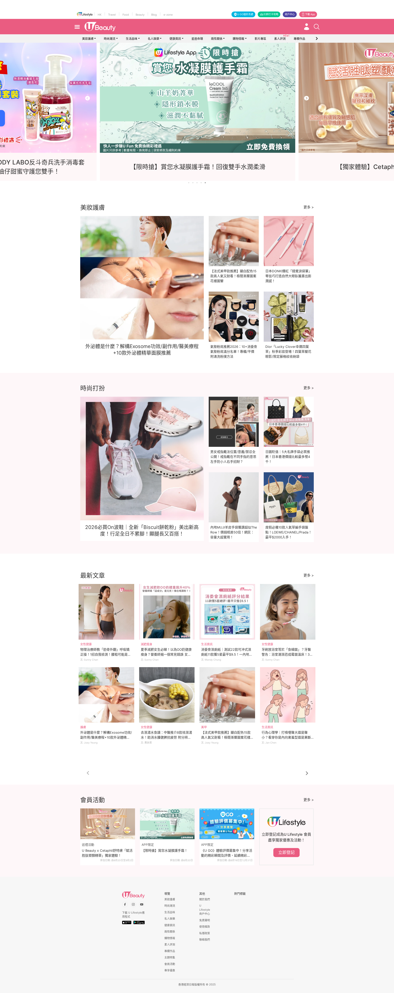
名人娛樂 (153, 38)
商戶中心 (290, 14)
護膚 (83, 727)
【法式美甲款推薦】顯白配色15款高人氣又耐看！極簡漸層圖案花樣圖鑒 (233, 276)
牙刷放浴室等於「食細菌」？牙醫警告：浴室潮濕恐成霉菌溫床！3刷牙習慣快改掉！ (287, 654)
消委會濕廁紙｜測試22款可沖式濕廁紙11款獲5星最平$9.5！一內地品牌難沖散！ (226, 654)
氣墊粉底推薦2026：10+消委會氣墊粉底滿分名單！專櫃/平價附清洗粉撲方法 (233, 352)
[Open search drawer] (316, 26)
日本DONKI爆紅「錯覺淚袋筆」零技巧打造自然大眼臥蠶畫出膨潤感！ (288, 276)
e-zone (168, 14)
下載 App (310, 14)
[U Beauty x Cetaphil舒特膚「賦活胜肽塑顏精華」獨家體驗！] (107, 823)
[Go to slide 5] (205, 182)
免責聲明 (204, 920)
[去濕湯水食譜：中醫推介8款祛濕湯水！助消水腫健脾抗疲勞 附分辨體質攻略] (167, 695)
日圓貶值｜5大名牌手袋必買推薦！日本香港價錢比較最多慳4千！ (287, 457)
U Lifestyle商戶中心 (204, 909)
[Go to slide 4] (201, 182)
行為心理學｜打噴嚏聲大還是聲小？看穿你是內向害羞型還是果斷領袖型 (286, 737)
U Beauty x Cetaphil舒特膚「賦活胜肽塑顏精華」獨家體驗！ (107, 852)
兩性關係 (216, 38)
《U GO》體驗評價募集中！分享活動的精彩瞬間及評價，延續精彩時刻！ (226, 853)
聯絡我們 (204, 939)
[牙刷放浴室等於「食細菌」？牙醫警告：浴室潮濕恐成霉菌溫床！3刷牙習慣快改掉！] (288, 612)
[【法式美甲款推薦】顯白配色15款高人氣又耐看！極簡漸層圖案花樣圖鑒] (227, 695)
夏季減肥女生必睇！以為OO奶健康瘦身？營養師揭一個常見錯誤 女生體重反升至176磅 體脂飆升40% (166, 654)
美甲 (204, 727)
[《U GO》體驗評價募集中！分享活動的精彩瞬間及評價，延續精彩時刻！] (226, 823)
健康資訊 (175, 38)
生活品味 (131, 38)
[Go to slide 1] (188, 182)
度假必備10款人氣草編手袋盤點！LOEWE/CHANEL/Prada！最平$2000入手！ (288, 532)
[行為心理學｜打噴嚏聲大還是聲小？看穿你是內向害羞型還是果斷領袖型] (288, 695)
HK (99, 14)
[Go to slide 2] (192, 182)
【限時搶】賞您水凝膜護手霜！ (165, 850)
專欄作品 (169, 951)
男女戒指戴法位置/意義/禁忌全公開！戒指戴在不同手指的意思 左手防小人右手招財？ (233, 457)
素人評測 (169, 944)
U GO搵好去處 (245, 14)
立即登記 (286, 852)
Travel (112, 14)
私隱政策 (204, 933)
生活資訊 (207, 644)
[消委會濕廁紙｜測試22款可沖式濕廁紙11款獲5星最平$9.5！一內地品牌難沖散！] (227, 612)
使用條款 (204, 926)
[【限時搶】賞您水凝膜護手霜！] (167, 823)
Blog (154, 14)
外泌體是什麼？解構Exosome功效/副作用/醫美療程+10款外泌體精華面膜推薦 (106, 737)
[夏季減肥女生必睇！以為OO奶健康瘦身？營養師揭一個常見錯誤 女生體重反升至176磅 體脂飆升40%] (167, 612)
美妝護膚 (88, 38)
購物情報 (238, 38)
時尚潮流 (109, 38)
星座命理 (197, 38)
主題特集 (169, 957)
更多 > (309, 207)
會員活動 (169, 963)
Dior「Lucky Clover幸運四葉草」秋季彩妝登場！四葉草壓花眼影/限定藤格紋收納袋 (288, 352)
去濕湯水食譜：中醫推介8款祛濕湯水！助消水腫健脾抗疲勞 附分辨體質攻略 (166, 737)
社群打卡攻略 (270, 14)
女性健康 (86, 644)
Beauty (140, 14)
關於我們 (204, 899)
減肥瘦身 (146, 644)
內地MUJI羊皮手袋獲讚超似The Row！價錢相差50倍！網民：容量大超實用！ (233, 532)
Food (126, 14)
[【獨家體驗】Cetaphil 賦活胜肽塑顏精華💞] (197, 98)
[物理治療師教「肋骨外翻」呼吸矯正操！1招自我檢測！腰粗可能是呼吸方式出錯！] (106, 612)
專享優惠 (169, 970)
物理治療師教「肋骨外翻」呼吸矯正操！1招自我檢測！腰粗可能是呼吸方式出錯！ (105, 654)
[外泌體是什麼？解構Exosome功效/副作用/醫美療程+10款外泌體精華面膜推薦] (106, 695)
